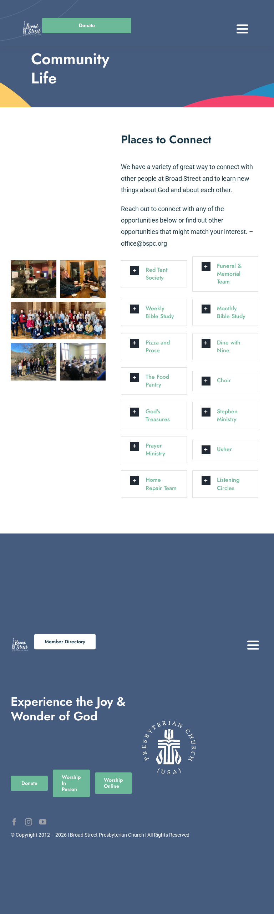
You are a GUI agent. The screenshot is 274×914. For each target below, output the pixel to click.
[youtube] (42, 822)
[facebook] (14, 822)
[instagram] (28, 822)
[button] (154, 274)
